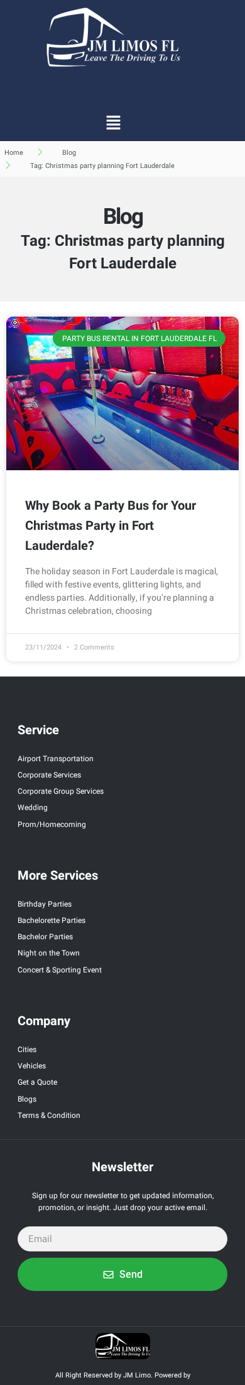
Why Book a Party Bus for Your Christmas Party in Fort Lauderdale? (110, 526)
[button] (113, 122)
